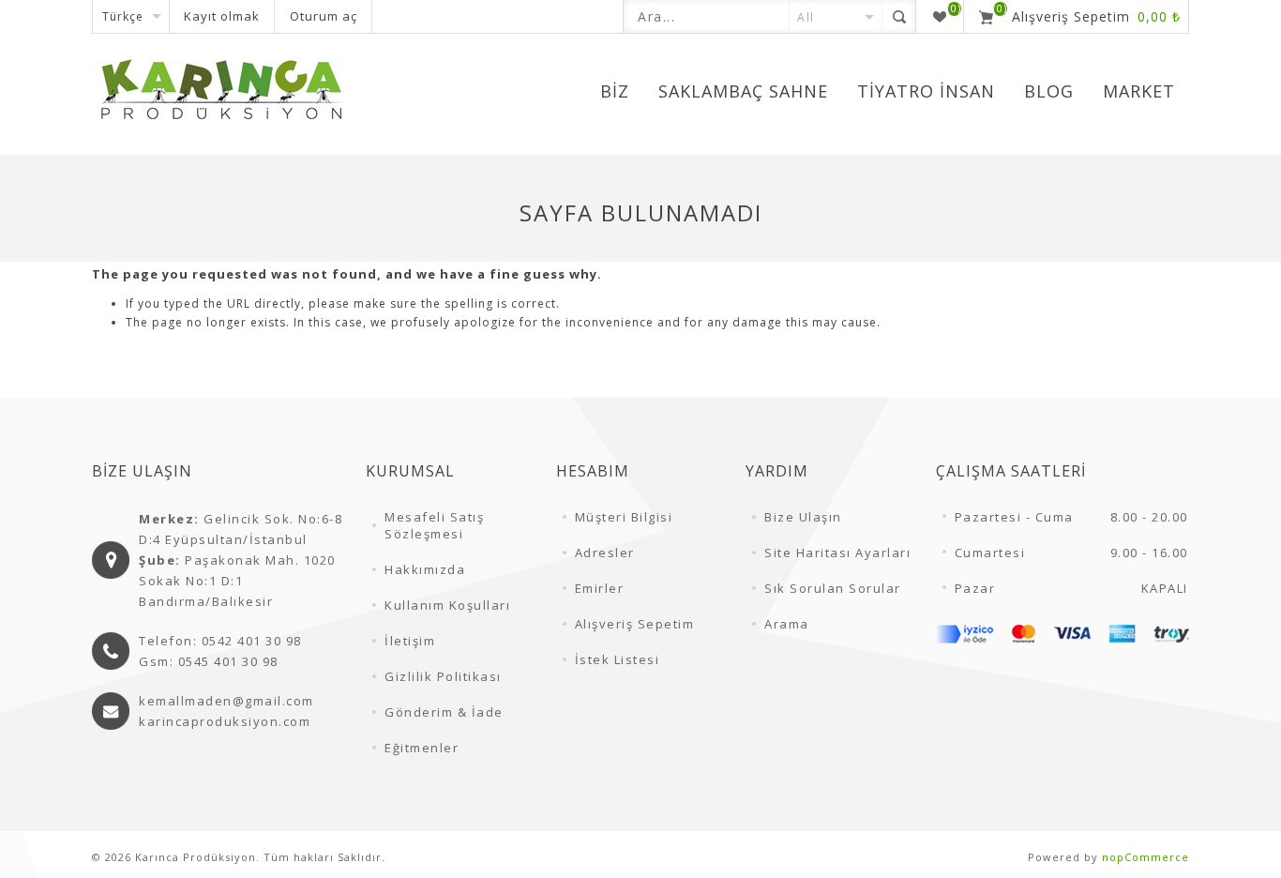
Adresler (605, 552)
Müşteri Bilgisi (624, 516)
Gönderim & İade (444, 712)
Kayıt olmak (222, 16)
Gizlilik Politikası (443, 676)
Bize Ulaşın (803, 516)
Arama (786, 623)
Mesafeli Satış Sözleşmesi (434, 525)
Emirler (600, 588)
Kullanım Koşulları (447, 605)
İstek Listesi (617, 659)
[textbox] (707, 16)
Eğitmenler (421, 747)
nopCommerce (1145, 857)
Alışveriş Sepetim (635, 623)
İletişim (409, 640)
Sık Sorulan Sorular (832, 588)
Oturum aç (323, 16)
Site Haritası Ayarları (837, 552)
